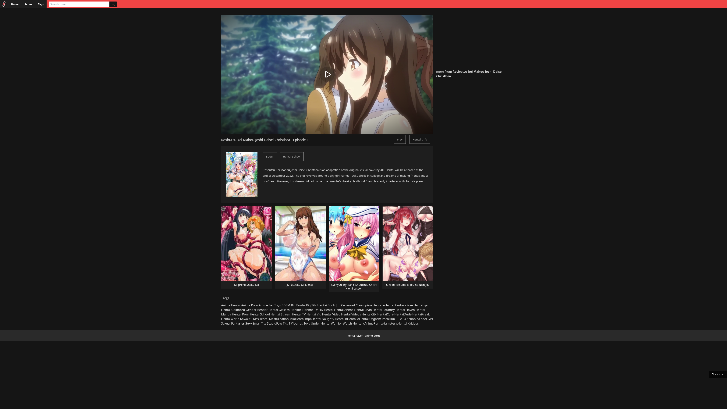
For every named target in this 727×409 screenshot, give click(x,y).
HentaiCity (369, 314)
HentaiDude (403, 314)
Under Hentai (320, 323)
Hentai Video (331, 314)
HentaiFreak (421, 314)
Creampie (363, 305)
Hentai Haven (405, 310)
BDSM (270, 156)
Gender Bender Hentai (262, 310)
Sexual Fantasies (233, 323)
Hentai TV (299, 314)
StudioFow (274, 323)
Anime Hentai (230, 305)
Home (15, 4)
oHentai (363, 319)
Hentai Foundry (384, 310)
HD (321, 310)
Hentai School (291, 156)
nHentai (350, 319)
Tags (41, 4)
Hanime (296, 310)
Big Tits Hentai (316, 305)
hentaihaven (355, 335)
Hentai (328, 310)
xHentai (401, 323)
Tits (285, 323)
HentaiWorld (230, 319)
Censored (348, 305)
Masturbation (279, 319)
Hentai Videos (351, 314)
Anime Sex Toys (270, 305)
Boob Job (334, 305)
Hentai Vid (314, 314)
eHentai (388, 305)
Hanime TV (310, 310)
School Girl (425, 319)
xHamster (388, 323)
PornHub (388, 319)
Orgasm (375, 319)
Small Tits (259, 323)
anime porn (372, 335)
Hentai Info (420, 139)
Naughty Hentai (333, 319)
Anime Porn (249, 305)
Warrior (336, 323)
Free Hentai (415, 305)
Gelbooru (238, 310)
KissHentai (260, 319)
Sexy (248, 323)
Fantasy (400, 305)
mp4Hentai (313, 319)
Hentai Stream (281, 314)
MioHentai (296, 319)
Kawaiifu (246, 319)
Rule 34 (401, 319)
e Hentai (376, 305)
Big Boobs (298, 305)
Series (28, 4)
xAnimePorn (372, 323)
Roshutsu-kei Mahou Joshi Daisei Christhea (255, 139)
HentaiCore (385, 314)
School (412, 319)
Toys (307, 323)
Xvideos (413, 323)
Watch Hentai (352, 323)
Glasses (284, 310)
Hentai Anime (343, 310)
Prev (400, 139)
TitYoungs (296, 323)
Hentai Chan (363, 310)
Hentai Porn (240, 314)
